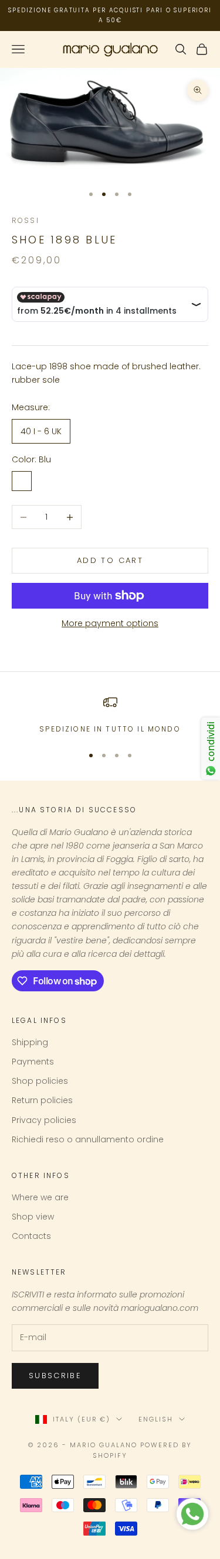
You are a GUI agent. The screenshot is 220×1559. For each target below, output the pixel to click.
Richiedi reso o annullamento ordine (88, 1139)
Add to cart (110, 560)
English (155, 1419)
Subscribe (55, 1375)
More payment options (110, 623)
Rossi (25, 220)
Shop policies (40, 1081)
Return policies (42, 1100)
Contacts (31, 1236)
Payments (33, 1061)
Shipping (30, 1042)
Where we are (40, 1197)
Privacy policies (44, 1120)
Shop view (33, 1217)
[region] (110, 715)
